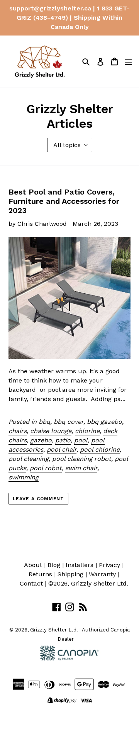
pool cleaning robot (81, 458)
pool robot (46, 468)
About (33, 565)
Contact (31, 583)
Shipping (70, 574)
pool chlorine (100, 449)
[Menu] (128, 61)
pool (81, 440)
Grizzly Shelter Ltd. (99, 583)
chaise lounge (50, 431)
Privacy (109, 565)
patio (63, 440)
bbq (44, 421)
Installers (79, 565)
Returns (40, 574)
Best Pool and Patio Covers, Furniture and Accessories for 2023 (63, 201)
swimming (23, 477)
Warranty (102, 574)
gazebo (41, 440)
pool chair (61, 449)
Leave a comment (38, 498)
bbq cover (68, 421)
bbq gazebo (104, 421)
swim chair (81, 468)
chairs (17, 431)
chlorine (87, 431)
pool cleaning (28, 458)
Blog (53, 565)
